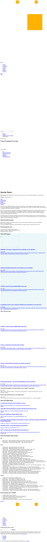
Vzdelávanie (5, 66)
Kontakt (4, 70)
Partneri (4, 69)
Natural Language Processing (8, 135)
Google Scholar (3, 200)
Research (4, 134)
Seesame (27, 540)
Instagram (4, 536)
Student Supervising (6, 156)
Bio (3, 151)
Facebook (4, 535)
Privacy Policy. (24, 533)
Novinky (4, 68)
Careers (4, 67)
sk (1, 73)
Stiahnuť (2, 406)
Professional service (6, 153)
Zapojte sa (4, 71)
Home (4, 133)
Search (1, 74)
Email (1, 199)
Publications (5, 155)
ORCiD (1, 202)
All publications (3, 433)
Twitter (4, 539)
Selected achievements (7, 152)
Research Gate (3, 201)
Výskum (4, 65)
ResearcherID (2, 203)
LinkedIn (2, 204)
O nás (4, 64)
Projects (4, 154)
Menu (1, 62)
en (0, 73)
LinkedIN (4, 537)
